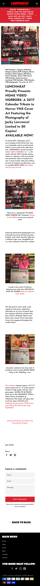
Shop (4, 544)
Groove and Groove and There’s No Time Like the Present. (20, 422)
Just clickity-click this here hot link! (19, 166)
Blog (3, 551)
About (4, 547)
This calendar (10, 385)
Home (4, 541)
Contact (4, 557)
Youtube (5, 554)
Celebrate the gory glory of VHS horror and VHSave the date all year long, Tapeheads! (19, 405)
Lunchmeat (11, 575)
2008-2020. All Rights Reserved (24, 575)
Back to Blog (21, 522)
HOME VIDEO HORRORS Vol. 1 (16, 152)
